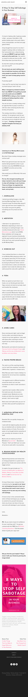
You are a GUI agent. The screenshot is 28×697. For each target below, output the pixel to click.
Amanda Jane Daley (8, 2)
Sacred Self (12, 441)
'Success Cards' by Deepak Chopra (12, 349)
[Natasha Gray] (14, 664)
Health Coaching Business (9, 621)
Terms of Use (14, 673)
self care (14, 623)
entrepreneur (21, 620)
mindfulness (19, 617)
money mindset (11, 617)
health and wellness (7, 625)
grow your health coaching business (13, 619)
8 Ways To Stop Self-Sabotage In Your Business (14, 9)
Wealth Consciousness (10, 625)
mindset (4, 618)
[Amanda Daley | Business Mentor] (17, 664)
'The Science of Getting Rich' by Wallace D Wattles (13, 470)
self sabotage (22, 623)
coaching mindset (12, 618)
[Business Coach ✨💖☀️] (11, 664)
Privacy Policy (6, 673)
